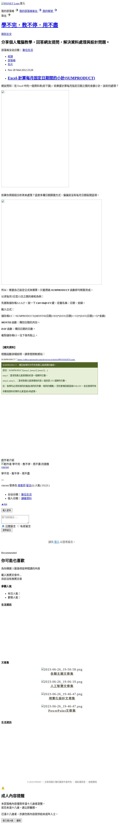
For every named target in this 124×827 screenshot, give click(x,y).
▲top (4, 504)
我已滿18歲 (8, 820)
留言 (28, 485)
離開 (18, 820)
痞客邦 (22, 485)
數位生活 (28, 50)
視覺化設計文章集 (62, 698)
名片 (10, 64)
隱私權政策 (80, 782)
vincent (5, 467)
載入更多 (7, 510)
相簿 (10, 56)
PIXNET (37, 782)
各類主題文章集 (62, 673)
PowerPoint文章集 (62, 710)
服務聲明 (92, 782)
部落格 (12, 60)
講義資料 (26, 498)
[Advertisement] (62, 421)
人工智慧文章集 (62, 686)
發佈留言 (7, 530)
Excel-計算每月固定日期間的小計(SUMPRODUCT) (51, 78)
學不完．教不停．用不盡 (29, 25)
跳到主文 (6, 34)
